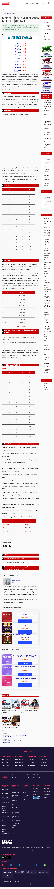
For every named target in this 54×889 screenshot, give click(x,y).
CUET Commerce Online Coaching (6, 802)
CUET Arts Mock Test (16, 803)
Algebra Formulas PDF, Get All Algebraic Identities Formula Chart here (47, 271)
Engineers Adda (37, 777)
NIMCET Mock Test (15, 826)
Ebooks (45, 797)
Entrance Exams (40, 3)
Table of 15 (28, 524)
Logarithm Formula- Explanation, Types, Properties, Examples (46, 343)
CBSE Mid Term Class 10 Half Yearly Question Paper (47, 133)
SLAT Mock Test (16, 823)
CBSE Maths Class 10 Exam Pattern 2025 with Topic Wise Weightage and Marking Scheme (47, 331)
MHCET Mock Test (15, 813)
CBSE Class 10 (31, 765)
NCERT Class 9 (5, 768)
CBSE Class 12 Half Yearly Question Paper (47, 123)
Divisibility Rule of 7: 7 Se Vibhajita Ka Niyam (47, 372)
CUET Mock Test (16, 792)
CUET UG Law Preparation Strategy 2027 (10, 729)
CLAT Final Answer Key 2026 (46, 35)
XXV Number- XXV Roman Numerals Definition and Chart (47, 241)
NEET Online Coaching (5, 790)
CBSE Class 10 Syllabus (47, 113)
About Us (35, 788)
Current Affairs (26, 774)
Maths (7, 13)
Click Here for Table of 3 (20, 326)
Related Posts (5, 695)
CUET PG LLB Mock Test (15, 817)
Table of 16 (5, 521)
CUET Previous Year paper (47, 163)
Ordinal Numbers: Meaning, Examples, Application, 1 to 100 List (47, 251)
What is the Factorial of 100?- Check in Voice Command (47, 221)
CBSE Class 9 (31, 768)
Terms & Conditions (36, 884)
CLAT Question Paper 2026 (47, 30)
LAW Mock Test (15, 807)
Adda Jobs (14, 774)
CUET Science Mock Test (15, 796)
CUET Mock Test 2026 (46, 184)
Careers (36, 797)
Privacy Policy (45, 884)
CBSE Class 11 (31, 762)
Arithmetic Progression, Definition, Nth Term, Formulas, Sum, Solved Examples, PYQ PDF (47, 318)
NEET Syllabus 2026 (47, 198)
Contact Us (36, 791)
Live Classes (47, 791)
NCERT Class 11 (6, 762)
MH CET (43, 768)
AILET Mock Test (16, 820)
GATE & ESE (26, 790)
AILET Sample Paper (47, 40)
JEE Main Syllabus (46, 388)
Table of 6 (5, 368)
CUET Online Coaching (5, 794)
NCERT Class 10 (6, 765)
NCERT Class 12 (6, 759)
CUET (24, 799)
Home (3, 13)
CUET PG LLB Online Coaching (5, 821)
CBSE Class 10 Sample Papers (47, 101)
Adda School (15, 777)
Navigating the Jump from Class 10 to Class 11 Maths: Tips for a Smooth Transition (47, 305)
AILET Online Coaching (5, 825)
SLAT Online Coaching (5, 828)
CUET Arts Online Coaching (6, 805)
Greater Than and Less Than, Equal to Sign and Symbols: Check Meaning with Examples (47, 231)
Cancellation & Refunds (24, 884)
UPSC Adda (36, 774)
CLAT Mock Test (16, 810)
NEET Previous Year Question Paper (47, 203)
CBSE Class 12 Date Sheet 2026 (47, 146)
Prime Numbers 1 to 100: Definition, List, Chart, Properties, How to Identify (47, 293)
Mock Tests (46, 788)
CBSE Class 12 (31, 759)
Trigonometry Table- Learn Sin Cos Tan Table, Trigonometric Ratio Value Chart (47, 354)
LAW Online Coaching (4, 809)
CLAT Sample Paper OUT (47, 26)
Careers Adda (26, 777)
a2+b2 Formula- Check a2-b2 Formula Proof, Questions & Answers (47, 283)
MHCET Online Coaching (5, 817)
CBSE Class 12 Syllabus (47, 117)
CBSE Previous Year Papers (47, 109)
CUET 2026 (46, 157)
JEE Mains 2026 (46, 384)
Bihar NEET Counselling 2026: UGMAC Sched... (9, 711)
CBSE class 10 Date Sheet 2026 (47, 140)
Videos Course (47, 794)
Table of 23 (5, 524)
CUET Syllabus (47, 159)
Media (34, 794)
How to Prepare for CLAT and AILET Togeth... (29, 711)
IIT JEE (24, 792)
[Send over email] (9, 546)
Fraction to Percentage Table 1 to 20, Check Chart (47, 364)
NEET (45, 194)
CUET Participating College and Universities (46, 169)
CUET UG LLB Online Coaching (5, 832)
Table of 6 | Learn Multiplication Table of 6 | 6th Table (47, 261)
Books (45, 800)
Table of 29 (5, 531)
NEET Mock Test (16, 790)
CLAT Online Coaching (5, 813)
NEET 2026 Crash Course (47, 208)
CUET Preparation (46, 174)
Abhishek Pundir (6, 34)
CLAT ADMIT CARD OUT (47, 21)
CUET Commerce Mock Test (16, 800)
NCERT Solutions (29, 3)
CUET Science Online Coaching (5, 798)
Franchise (35, 801)
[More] (49, 3)
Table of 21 (28, 531)
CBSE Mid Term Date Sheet (47, 127)
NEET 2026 (44, 759)
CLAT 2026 (44, 762)
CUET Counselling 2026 (46, 179)
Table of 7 (5, 527)
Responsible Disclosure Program (9, 884)
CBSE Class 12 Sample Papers (47, 105)
